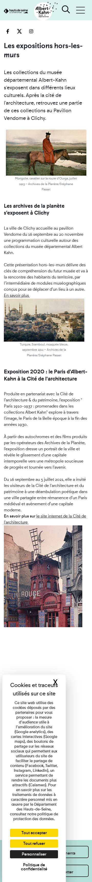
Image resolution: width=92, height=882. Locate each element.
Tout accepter (34, 832)
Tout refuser (34, 843)
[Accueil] (30, 11)
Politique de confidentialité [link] (34, 867)
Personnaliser (34, 854)
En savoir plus (17, 295)
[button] (80, 10)
